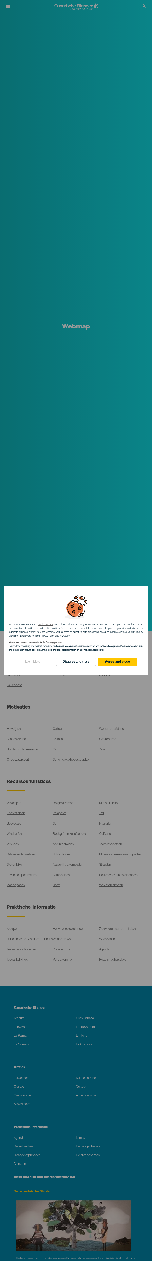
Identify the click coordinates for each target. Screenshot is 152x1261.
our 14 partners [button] (45, 624)
